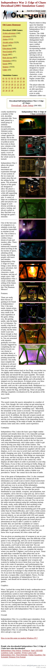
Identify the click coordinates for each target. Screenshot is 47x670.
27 (9, 87)
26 (6, 87)
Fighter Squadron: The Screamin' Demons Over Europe (23, 656)
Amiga (5, 39)
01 (3, 78)
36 (12, 91)
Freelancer (26, 650)
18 (6, 84)
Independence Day (8, 655)
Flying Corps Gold (29, 653)
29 (15, 87)
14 (18, 81)
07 (21, 78)
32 (24, 87)
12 (12, 81)
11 (9, 81)
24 (24, 84)
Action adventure (9, 33)
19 (9, 84)
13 (15, 81)
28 (12, 87)
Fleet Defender (21, 655)
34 (6, 91)
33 (3, 91)
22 (18, 84)
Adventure (7, 36)
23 (21, 84)
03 (9, 78)
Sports (5, 64)
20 (12, 84)
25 (3, 87)
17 (3, 84)
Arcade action (8, 42)
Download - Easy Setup (22, 105)
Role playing (7, 58)
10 (6, 81)
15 (21, 81)
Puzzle (5, 55)
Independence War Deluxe (11, 650)
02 (6, 78)
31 (21, 87)
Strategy (6, 67)
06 (18, 78)
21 (15, 84)
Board (5, 45)
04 (12, 78)
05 (15, 78)
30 (18, 87)
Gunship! (17, 653)
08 (24, 78)
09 (3, 81)
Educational (7, 48)
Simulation (7, 61)
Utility (5, 70)
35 (9, 91)
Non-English (7, 52)
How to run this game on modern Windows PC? (19, 638)
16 (24, 81)
